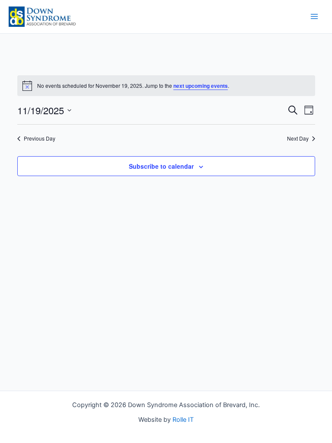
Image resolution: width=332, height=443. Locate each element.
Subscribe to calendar (161, 166)
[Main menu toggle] (314, 16)
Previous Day (39, 138)
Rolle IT (183, 420)
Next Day (298, 138)
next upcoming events (200, 86)
